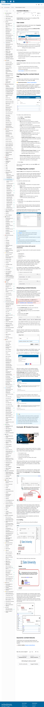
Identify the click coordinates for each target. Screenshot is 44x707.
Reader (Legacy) (9, 478)
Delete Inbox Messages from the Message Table (9, 384)
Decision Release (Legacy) (9, 153)
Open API (7, 311)
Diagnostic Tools (8, 122)
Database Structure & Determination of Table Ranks (10, 459)
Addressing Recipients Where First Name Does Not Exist (10, 207)
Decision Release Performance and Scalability (9, 133)
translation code (23, 302)
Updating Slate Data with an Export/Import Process (9, 316)
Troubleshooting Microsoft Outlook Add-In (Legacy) (9, 375)
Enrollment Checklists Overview (9, 228)
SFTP (7, 332)
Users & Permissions (9, 591)
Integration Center (9, 308)
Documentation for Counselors (9, 585)
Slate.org (7, 582)
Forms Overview (8, 267)
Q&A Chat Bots (8, 356)
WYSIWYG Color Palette (9, 80)
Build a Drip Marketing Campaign (10, 175)
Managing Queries (9, 462)
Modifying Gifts (8, 300)
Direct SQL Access (9, 337)
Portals (6, 434)
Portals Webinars (9, 446)
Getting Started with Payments (9, 426)
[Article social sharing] (35, 15)
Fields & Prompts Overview (9, 255)
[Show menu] (36, 4)
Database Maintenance (9, 84)
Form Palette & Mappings (8, 273)
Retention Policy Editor (10, 101)
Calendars (7, 242)
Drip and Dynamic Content (20, 7)
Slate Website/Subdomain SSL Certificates (9, 73)
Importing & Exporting (9, 301)
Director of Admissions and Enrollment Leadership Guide (9, 29)
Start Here (7, 14)
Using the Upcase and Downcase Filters (9, 413)
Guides (6, 21)
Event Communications (9, 248)
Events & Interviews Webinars (9, 251)
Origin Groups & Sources (8, 536)
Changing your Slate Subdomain (9, 75)
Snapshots (7, 105)
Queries (7, 447)
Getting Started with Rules (9, 521)
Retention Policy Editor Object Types (10, 103)
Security (7, 546)
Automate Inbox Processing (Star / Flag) (9, 367)
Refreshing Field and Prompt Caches (9, 257)
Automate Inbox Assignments (8, 372)
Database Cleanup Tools (9, 96)
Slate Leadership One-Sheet (9, 24)
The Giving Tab (8, 293)
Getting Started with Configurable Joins (9, 452)
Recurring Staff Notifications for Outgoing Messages (9, 200)
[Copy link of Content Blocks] (30, 11)
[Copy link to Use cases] (26, 23)
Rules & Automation (9, 515)
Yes (32, 651)
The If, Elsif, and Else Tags (9, 395)
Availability (7, 243)
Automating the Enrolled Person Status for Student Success (10, 529)
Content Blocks (9, 179)
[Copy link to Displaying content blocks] (38, 288)
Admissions (24, 704)
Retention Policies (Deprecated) (9, 107)
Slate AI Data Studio (9, 576)
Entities (7, 492)
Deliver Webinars (9, 215)
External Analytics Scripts (9, 513)
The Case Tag (8, 398)
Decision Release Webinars (9, 155)
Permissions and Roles (10, 601)
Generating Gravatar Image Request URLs (10, 195)
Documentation (7, 7)
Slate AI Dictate (8, 566)
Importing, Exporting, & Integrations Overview (10, 304)
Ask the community (23, 664)
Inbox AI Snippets (9, 386)
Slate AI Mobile (8, 570)
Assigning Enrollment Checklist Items (9, 231)
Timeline (7, 485)
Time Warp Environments (8, 120)
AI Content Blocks (10, 183)
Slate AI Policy (8, 559)
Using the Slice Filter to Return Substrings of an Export (9, 410)
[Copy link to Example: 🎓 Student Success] (18, 429)
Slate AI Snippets (9, 555)
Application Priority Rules (9, 526)
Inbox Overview (8, 341)
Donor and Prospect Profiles (9, 291)
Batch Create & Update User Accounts (10, 599)
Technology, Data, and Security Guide (9, 40)
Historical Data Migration (8, 320)
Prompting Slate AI (9, 553)
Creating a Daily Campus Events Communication (9, 202)
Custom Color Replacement (8, 82)
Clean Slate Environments (8, 116)
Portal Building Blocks (9, 438)
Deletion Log (8, 97)
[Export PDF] (38, 15)
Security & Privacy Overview (9, 545)
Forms (6, 266)
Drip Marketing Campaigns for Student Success (10, 177)
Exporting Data (8, 329)
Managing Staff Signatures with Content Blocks (9, 186)
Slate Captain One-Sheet (9, 26)
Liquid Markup (8, 387)
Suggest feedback (34, 664)
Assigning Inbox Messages (8, 347)
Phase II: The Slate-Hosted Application (9, 54)
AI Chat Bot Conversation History (8, 377)
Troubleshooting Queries (8, 454)
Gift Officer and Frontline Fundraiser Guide (9, 38)
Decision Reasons (9, 141)
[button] (7, 11)
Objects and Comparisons (8, 392)
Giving (6, 281)
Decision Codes (8, 139)
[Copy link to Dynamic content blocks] (36, 638)
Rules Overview (8, 517)
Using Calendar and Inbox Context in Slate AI (9, 579)
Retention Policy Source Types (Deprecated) (8, 110)
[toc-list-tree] (33, 15)
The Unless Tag (8, 396)
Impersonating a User (9, 597)
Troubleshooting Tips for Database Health (9, 93)
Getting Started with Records (9, 482)
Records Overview (9, 484)
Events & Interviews (9, 235)
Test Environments (9, 113)
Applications (7, 42)
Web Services (8, 334)
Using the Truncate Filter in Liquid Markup (9, 415)
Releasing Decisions (9, 148)
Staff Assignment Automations (9, 538)
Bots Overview (8, 351)
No (37, 651)
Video (7, 168)
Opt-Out (7, 213)
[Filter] (13, 11)
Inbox (6, 339)
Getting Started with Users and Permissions (10, 593)
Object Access (8, 603)
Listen (39, 13)
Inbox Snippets (8, 349)
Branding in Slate (9, 62)
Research (7, 496)
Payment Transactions (10, 432)
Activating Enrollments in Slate (9, 221)
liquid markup (30, 302)
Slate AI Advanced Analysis (9, 575)
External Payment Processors (9, 431)
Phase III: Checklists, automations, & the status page (9, 57)
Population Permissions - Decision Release (10, 136)
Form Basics (8, 269)
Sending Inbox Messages (8, 345)
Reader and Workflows (9, 470)
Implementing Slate (9, 16)
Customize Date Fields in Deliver (9, 197)
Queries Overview (9, 449)
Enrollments (7, 216)
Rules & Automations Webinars (9, 541)
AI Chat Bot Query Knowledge (9, 382)
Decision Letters (8, 147)
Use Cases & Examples (8, 280)
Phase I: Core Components (8, 52)
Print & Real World (9, 209)
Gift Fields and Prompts (8, 286)
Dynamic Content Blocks (10, 181)
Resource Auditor (9, 99)
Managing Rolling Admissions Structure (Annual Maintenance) (10, 127)
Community (34, 704)
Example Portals (8, 444)
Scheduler (7, 240)
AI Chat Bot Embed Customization (9, 379)
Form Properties (8, 271)
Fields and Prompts (9, 252)
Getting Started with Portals (9, 436)
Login (41, 4)
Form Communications (10, 277)
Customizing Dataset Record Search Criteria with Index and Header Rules (10, 524)
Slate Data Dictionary (9, 111)
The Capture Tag (9, 404)
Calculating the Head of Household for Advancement (9, 534)
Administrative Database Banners (9, 71)
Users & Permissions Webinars (9, 605)
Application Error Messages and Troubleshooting (9, 47)
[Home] (2, 7)
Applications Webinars (10, 58)
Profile (7, 487)
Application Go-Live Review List (9, 49)
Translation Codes (9, 264)
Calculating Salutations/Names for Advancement (10, 531)
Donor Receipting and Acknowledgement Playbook (9, 289)
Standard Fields (8, 259)
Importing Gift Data (9, 317)
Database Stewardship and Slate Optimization (10, 89)
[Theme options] (39, 4)
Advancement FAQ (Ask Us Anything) (9, 284)
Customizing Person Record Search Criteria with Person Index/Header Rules (10, 519)
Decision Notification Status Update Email (9, 145)
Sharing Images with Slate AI (9, 568)
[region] (29, 275)
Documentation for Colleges (9, 587)
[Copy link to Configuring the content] (36, 169)
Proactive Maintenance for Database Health (10, 91)
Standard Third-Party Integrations (9, 325)
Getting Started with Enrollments (9, 219)
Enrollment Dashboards (8, 233)
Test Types (8, 313)
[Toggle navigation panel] (15, 12)
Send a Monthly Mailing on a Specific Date (9, 205)
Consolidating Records (10, 500)
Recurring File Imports (10, 327)
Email (7, 163)
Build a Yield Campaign (9, 188)
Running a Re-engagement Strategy (9, 193)
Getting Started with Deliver (9, 159)
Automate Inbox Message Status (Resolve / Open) (9, 360)
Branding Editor (8, 66)
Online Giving (8, 298)
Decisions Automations (10, 150)
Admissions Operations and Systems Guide (8, 33)
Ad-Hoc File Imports (9, 321)
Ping (6, 509)
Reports (7, 507)
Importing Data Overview (8, 306)
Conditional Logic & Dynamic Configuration (10, 276)
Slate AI (7, 550)
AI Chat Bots (8, 354)
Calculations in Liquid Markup (8, 408)
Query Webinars (8, 466)
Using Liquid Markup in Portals (10, 418)
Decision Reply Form (9, 143)
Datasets (7, 498)
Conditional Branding (9, 77)
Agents (7, 352)
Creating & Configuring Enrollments (8, 224)
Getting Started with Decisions (9, 131)
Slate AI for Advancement (8, 562)
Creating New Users (9, 595)
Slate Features (8, 18)
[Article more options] (40, 15)
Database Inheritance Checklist (8, 86)
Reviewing (7, 476)
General (7, 296)
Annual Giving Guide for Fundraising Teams (9, 36)
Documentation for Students (9, 589)
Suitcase (7, 336)
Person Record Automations (8, 495)
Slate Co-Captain (9, 580)
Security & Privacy (9, 542)
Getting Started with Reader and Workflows (10, 473)
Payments (7, 424)
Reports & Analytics (9, 503)
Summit (7, 607)
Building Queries (9, 460)
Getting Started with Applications (9, 45)
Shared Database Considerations (9, 124)
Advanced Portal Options (9, 442)
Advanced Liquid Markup (9, 420)
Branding (7, 60)
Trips (6, 238)
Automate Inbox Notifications (8, 362)
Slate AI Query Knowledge (8, 572)
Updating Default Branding (9, 68)
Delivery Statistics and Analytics (10, 211)
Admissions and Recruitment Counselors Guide (9, 31)
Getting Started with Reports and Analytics (9, 506)
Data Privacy (8, 548)
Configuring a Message (8, 162)
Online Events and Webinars (9, 246)
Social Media (8, 170)
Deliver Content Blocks (31, 82)
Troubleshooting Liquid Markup (10, 422)
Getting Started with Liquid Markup (9, 390)
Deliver (12, 7)
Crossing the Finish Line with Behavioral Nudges (9, 190)
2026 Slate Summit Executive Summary (9, 609)
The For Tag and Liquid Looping (10, 400)
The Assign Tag (8, 402)
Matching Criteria (9, 323)
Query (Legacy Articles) (8, 469)
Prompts (7, 262)
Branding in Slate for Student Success (9, 64)
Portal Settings (8, 440)
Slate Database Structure (8, 456)
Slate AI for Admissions (8, 564)
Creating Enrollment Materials (9, 226)
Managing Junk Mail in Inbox (10, 370)
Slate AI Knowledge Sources (9, 557)
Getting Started (8, 13)
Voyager (7, 511)
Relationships (8, 489)
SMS (6, 165)
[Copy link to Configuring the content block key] (21, 76)
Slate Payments (8, 428)
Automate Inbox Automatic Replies (9, 365)
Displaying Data (8, 474)
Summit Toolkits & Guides (9, 612)
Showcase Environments (8, 118)
